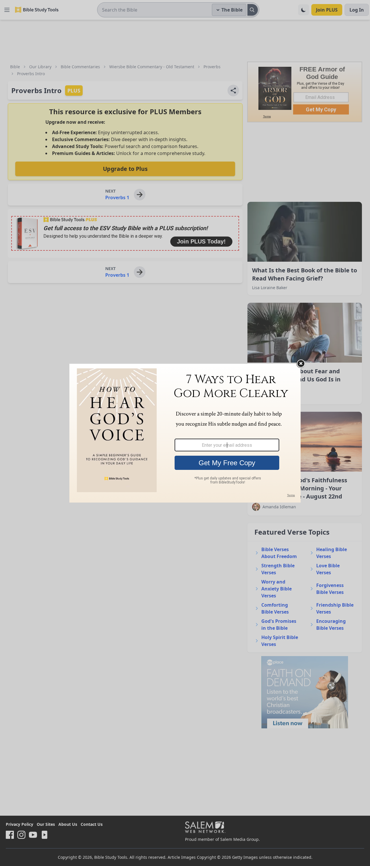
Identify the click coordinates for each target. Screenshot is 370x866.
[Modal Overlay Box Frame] (185, 433)
